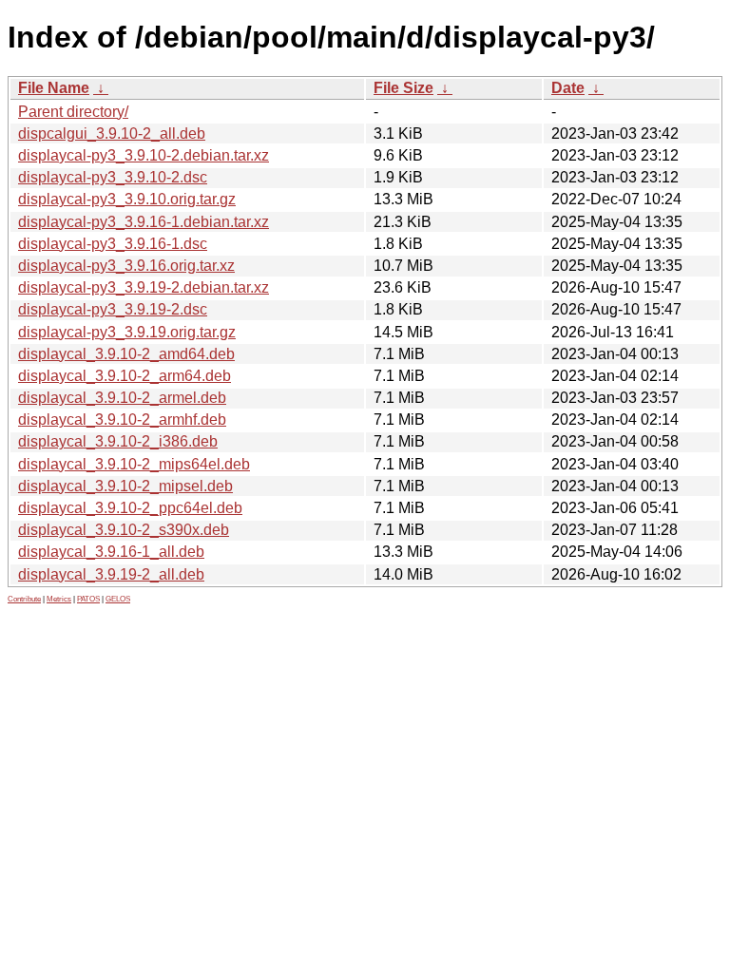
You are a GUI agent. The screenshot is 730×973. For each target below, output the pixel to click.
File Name (53, 88)
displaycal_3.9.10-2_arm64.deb (124, 376)
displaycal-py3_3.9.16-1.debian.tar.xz (143, 222)
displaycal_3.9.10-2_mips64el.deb (134, 464)
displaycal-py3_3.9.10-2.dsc (112, 177)
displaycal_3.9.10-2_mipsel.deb (125, 486)
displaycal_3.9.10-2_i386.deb (118, 441)
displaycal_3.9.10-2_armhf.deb (122, 419)
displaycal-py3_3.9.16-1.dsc (112, 244)
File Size (403, 88)
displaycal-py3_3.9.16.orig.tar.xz (126, 266)
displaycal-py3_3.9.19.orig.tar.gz (127, 332)
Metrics (59, 599)
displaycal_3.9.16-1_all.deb (111, 552)
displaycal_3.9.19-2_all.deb (111, 574)
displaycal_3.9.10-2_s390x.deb (123, 530)
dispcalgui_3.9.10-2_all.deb (111, 133)
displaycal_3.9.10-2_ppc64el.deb (130, 508)
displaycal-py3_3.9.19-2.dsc (112, 309)
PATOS (88, 599)
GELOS (118, 599)
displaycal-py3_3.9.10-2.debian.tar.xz (143, 155)
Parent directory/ (73, 112)
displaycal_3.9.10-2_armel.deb (122, 398)
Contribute (24, 599)
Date (568, 88)
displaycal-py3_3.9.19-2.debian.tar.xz (143, 287)
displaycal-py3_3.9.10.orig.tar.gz (127, 199)
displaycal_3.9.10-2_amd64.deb (126, 354)
